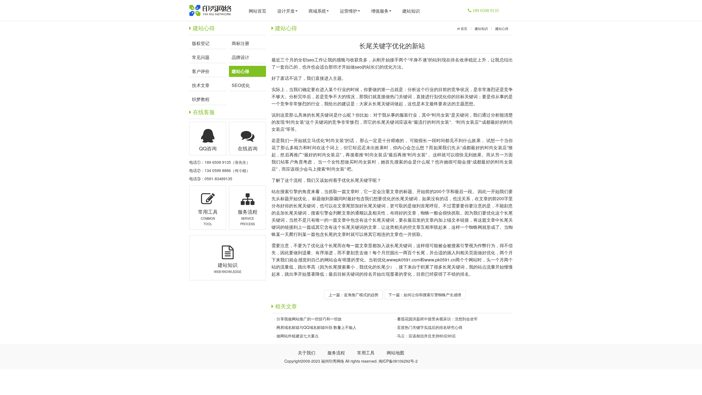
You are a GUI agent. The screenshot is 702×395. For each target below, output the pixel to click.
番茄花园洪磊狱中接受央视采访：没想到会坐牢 (437, 318)
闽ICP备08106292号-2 (398, 361)
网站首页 (257, 11)
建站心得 (501, 28)
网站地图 (395, 352)
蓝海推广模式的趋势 (361, 294)
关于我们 (306, 352)
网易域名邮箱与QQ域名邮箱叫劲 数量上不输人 (316, 327)
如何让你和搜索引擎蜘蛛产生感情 (432, 294)
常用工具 (366, 352)
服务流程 (336, 352)
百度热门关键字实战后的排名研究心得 (429, 327)
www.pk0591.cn (439, 259)
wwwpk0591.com (403, 259)
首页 (463, 28)
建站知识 (411, 11)
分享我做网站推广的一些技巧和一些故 (309, 318)
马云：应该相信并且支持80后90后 (426, 335)
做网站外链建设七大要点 (297, 335)
